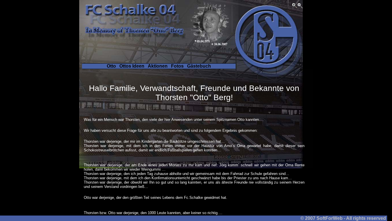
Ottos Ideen (131, 66)
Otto (111, 66)
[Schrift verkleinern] (300, 6)
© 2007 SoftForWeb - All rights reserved (343, 218)
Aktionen (158, 66)
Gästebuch (199, 66)
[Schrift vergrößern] (294, 6)
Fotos (177, 66)
